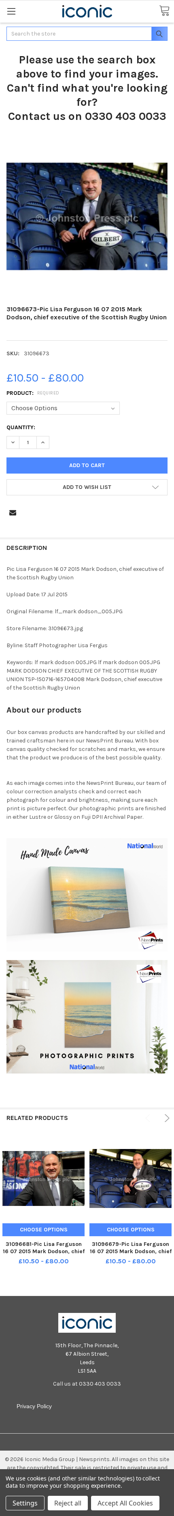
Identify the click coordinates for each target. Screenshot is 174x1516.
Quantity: (20, 427)
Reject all (67, 1503)
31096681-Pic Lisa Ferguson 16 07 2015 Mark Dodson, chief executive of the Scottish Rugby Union (44, 1255)
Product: (32, 393)
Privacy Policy (34, 1406)
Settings (25, 1503)
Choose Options (44, 1229)
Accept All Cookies (125, 1503)
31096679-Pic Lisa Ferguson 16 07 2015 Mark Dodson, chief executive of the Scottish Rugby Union (131, 1255)
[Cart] (164, 11)
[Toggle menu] (11, 11)
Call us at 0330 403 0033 (87, 1383)
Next (165, 1118)
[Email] (12, 512)
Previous (149, 1118)
